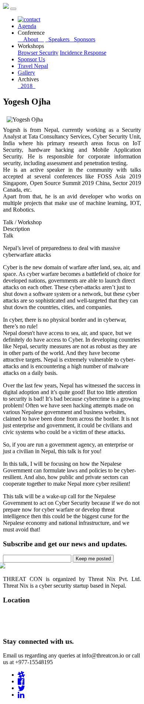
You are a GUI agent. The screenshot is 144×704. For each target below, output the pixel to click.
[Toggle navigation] (13, 9)
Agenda (27, 26)
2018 (26, 86)
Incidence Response (83, 52)
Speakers (58, 39)
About (31, 39)
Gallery (26, 72)
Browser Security (38, 52)
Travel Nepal (33, 66)
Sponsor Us (31, 59)
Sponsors (83, 39)
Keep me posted (93, 558)
